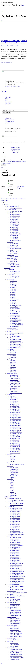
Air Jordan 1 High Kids (15, 214)
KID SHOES (6, 204)
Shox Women (10, 641)
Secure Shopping (9, 121)
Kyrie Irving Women (11, 617)
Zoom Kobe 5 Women (15, 610)
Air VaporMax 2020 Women (17, 573)
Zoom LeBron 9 (14, 391)
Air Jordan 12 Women (15, 515)
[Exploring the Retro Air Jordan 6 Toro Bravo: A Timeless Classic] (14, 21)
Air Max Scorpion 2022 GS (16, 563)
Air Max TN (12, 310)
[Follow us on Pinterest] (5, 92)
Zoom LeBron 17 (14, 375)
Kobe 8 (12, 490)
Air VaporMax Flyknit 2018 (16, 323)
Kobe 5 (12, 485)
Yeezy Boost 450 (14, 471)
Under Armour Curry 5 (15, 341)
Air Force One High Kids (16, 211)
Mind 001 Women (14, 639)
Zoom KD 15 (13, 355)
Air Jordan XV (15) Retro (15, 430)
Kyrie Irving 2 (13, 360)
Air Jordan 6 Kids (14, 232)
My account (8, 118)
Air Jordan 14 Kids (14, 224)
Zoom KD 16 (13, 357)
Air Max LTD (13, 302)
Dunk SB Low (13, 352)
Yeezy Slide (12, 477)
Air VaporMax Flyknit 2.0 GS (17, 579)
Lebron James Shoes (12, 373)
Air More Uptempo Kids (12, 247)
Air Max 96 (12, 295)
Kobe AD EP (13, 493)
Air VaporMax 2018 (15, 313)
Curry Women (10, 594)
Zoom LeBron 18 (14, 377)
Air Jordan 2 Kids (14, 226)
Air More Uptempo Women (13, 584)
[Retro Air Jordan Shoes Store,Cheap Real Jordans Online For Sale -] (14, 200)
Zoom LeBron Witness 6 (16, 393)
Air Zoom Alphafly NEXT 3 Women (18, 592)
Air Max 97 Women (14, 555)
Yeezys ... (10, 163)
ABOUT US (8, 97)
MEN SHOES (7, 268)
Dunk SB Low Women (15, 601)
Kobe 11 (12, 482)
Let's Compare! (20, 187)
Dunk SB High (13, 351)
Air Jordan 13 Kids (14, 222)
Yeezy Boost (10, 466)
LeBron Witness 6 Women (16, 636)
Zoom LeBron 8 (14, 390)
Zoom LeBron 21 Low (15, 385)
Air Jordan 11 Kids (14, 219)
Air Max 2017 (13, 286)
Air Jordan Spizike (14, 414)
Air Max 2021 (13, 287)
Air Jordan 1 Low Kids (15, 216)
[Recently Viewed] (5, 158)
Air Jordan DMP (14, 402)
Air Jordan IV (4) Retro (15, 411)
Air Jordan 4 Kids (14, 229)
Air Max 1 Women (14, 539)
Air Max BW (13, 300)
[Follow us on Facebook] (4, 92)
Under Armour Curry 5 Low (16, 342)
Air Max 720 (13, 290)
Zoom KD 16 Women (15, 605)
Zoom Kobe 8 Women (15, 614)
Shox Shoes (9, 454)
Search (2, 160)
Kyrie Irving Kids (10, 255)
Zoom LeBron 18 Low (15, 378)
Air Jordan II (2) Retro (15, 407)
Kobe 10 (12, 480)
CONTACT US (8, 102)
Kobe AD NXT (13, 495)
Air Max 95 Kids (14, 245)
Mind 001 (12, 396)
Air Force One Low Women (16, 505)
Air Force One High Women (16, 503)
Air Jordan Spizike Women (16, 532)
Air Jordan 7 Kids (14, 235)
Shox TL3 (12, 461)
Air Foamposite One (15, 271)
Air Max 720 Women (15, 549)
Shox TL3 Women (14, 646)
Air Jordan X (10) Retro (15, 424)
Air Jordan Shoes (11, 213)
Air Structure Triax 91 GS (16, 570)
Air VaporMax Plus (14, 326)
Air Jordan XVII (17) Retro (16, 432)
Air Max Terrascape (15, 308)
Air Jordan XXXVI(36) (15, 450)
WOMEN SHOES (8, 497)
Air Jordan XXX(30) (14, 440)
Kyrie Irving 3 (13, 362)
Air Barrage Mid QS (15, 336)
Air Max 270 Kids (14, 243)
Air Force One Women (12, 502)
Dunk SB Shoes (10, 349)
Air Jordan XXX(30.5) (15, 438)
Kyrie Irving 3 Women (15, 618)
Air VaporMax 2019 (15, 315)
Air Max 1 (12, 282)
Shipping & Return (9, 120)
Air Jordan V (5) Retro (15, 415)
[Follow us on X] (2, 92)
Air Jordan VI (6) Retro (15, 417)
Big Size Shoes (10, 334)
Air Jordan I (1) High (14, 404)
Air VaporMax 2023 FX (15, 320)
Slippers (9, 463)
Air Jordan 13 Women (15, 516)
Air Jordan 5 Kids (14, 230)
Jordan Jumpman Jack (15, 453)
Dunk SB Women (11, 597)
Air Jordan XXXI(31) (14, 441)
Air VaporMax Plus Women (16, 583)
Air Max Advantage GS (15, 558)
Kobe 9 (12, 492)
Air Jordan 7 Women (15, 527)
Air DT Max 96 (13, 281)
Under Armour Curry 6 (15, 344)
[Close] (1, 170)
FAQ (6, 100)
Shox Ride (12, 459)
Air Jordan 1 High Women (16, 508)
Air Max (21, 161)
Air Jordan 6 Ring (14, 401)
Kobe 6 (12, 487)
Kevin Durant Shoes (11, 354)
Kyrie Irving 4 (13, 364)
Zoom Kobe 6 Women (15, 612)
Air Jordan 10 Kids (14, 217)
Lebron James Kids (11, 258)
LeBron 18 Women (14, 628)
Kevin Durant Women (12, 602)
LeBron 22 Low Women (15, 635)
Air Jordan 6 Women (15, 526)
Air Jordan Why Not (14, 422)
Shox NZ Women (14, 643)
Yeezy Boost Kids (11, 263)
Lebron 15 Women (14, 627)
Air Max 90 (12, 292)
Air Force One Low (14, 278)
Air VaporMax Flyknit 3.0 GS (17, 581)
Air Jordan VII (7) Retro (15, 419)
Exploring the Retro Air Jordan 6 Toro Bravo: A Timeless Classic (14, 42)
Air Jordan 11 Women (15, 513)
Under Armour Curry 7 (15, 347)
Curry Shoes (10, 338)
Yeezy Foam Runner (14, 476)
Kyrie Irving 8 (13, 370)
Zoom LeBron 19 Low (15, 381)
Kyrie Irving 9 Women (15, 623)
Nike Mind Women (11, 638)
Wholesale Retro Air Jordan (12, 161)
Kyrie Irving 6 (13, 367)
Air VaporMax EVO (14, 321)
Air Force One (10, 274)
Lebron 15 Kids (13, 260)
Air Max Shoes (10, 279)
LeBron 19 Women (14, 630)
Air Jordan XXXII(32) (14, 443)
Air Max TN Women (15, 568)
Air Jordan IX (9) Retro (15, 412)
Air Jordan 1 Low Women (16, 510)
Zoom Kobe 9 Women (15, 615)
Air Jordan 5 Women (15, 524)
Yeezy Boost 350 (14, 467)
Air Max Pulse (13, 303)
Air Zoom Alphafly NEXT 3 (16, 333)
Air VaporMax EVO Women (16, 578)
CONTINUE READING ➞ (6, 62)
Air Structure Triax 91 (15, 312)
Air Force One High (14, 276)
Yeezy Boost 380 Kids (15, 266)
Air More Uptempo (11, 328)
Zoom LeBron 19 (14, 380)
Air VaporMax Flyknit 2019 (16, 325)
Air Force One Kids (11, 209)
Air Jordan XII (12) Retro (15, 427)
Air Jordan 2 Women (15, 519)
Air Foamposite (10, 269)
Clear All (19, 186)
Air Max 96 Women (14, 553)
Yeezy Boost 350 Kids (15, 265)
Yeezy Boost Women (12, 648)
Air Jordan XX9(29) (14, 435)
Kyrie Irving (9, 359)
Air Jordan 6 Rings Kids (15, 234)
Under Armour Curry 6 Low (16, 346)
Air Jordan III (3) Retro (15, 409)
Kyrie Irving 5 (13, 365)
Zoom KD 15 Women (15, 604)
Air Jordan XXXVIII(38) (15, 451)
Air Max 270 (13, 289)
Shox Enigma (13, 456)
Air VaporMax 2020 (15, 316)
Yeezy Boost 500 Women (16, 654)
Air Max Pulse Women (15, 562)
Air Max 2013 (13, 284)
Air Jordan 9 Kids (14, 239)
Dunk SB (6, 163)
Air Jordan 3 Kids (14, 227)
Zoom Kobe (10, 479)
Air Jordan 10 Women (15, 511)
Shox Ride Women (14, 644)
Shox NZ (12, 458)
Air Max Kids (10, 242)
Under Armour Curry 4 (15, 339)
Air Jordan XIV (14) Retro (16, 428)
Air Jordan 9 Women (15, 531)
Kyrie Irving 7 (13, 368)
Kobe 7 (12, 489)
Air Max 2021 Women (15, 544)
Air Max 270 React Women (16, 545)
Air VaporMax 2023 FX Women (17, 576)
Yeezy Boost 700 (14, 474)
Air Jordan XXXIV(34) (15, 446)
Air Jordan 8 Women (15, 529)
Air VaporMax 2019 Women (17, 571)
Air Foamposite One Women (14, 498)
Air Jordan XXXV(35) (15, 448)
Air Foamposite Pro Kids (16, 208)
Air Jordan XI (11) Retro (15, 425)
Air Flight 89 (13, 399)
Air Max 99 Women (14, 557)
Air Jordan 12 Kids (14, 221)
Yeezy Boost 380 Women (16, 651)
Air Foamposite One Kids (13, 206)
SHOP (6, 99)
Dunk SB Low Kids (14, 252)
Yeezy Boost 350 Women (16, 649)
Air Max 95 (12, 294)
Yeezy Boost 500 (14, 472)
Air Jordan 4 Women (15, 523)
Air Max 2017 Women (15, 542)
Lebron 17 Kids (13, 261)
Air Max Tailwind (14, 307)
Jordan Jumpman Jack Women (17, 534)
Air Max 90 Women (14, 550)
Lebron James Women (12, 625)
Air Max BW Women (15, 560)
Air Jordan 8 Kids (14, 237)
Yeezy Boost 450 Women (16, 652)
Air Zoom (9, 331)
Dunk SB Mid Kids (14, 253)
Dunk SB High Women (15, 599)
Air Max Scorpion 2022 (15, 305)
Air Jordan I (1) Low (14, 406)
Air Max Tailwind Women (16, 565)
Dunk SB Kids (10, 250)
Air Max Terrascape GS (15, 566)
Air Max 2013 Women (15, 540)
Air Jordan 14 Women (15, 518)
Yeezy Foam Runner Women (16, 657)
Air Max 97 (12, 297)
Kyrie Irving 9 (13, 372)
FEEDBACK (8, 103)
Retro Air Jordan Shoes (12, 398)
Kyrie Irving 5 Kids (14, 256)
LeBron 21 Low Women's (16, 633)
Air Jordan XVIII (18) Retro (16, 433)
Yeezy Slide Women (15, 659)
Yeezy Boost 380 (14, 469)
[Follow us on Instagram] (6, 92)
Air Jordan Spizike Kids (15, 240)
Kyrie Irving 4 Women (15, 620)
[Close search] (2, 168)
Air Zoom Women (11, 591)
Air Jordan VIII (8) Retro (15, 420)
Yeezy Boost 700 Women (16, 656)
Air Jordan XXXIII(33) (15, 445)
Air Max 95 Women (14, 552)
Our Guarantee (9, 123)
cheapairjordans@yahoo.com (12, 86)
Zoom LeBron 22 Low (15, 386)
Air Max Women (11, 536)
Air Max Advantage (14, 299)
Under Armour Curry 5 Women (17, 596)
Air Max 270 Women (15, 547)
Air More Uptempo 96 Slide (17, 464)
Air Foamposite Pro (14, 273)
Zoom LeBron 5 (14, 388)
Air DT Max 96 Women (15, 537)
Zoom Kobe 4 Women (15, 609)
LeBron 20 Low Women (15, 631)
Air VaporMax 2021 (15, 318)
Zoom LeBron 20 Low (15, 383)
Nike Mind (9, 394)
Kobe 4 (12, 484)
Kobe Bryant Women (12, 607)
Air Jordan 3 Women (15, 521)
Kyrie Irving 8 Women (15, 622)
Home (22, 5)
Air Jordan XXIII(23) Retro (16, 437)
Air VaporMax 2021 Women (17, 575)
